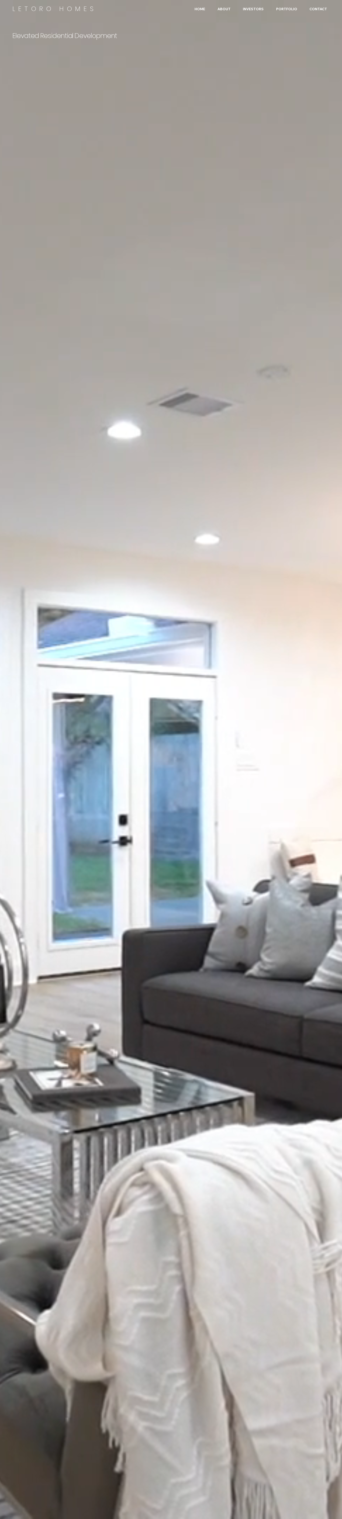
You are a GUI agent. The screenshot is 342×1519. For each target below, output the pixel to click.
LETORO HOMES (55, 8)
